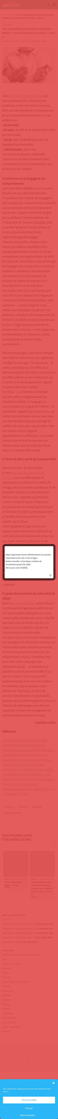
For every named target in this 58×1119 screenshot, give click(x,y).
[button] (53, 1082)
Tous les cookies (29, 1099)
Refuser (29, 1108)
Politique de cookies (27, 1115)
